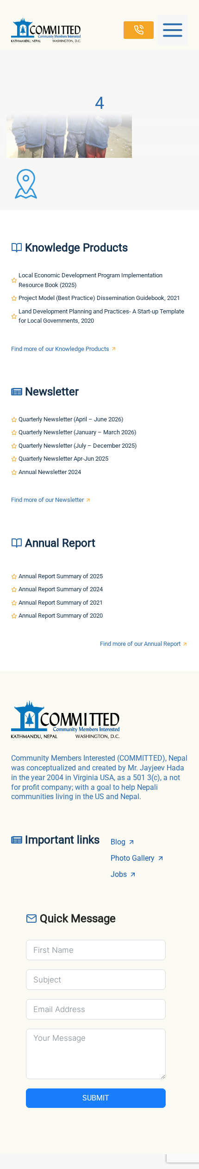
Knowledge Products (76, 247)
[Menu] (172, 30)
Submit (95, 1098)
